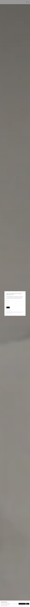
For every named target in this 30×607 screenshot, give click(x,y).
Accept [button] (28, 603)
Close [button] (23, 293)
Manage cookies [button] (15, 603)
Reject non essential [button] (22, 603)
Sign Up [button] (8, 307)
